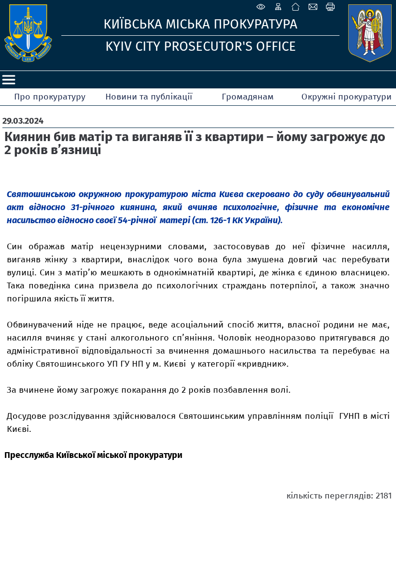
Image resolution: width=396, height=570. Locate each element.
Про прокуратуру (49, 96)
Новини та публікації (148, 96)
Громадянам (248, 96)
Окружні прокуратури (346, 96)
